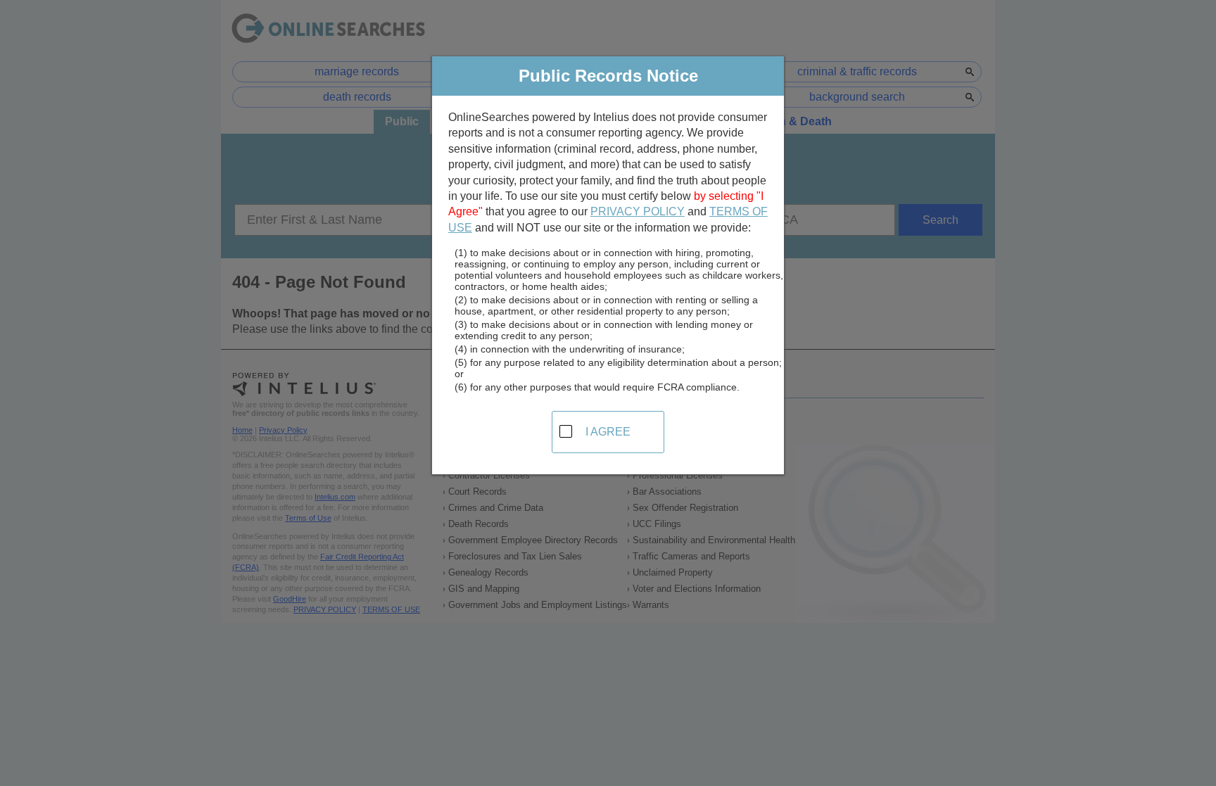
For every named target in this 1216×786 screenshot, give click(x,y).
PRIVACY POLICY (637, 211)
